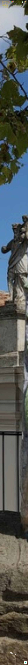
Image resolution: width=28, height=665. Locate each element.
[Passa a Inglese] (9, 1)
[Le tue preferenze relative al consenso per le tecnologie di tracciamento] (25, 662)
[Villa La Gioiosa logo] (5, 4)
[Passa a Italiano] (12, 1)
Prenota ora (17, 2)
